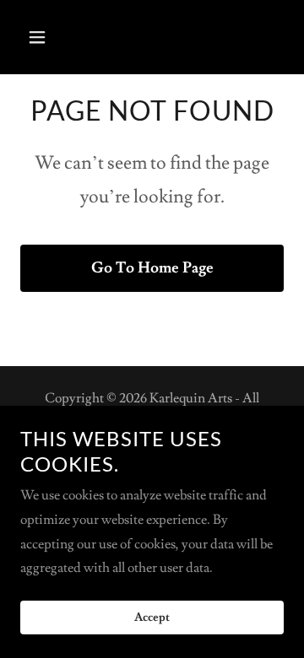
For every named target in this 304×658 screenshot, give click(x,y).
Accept (152, 617)
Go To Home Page (152, 268)
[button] (50, 37)
